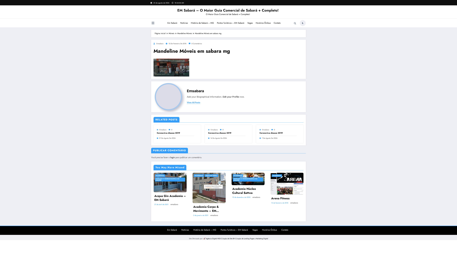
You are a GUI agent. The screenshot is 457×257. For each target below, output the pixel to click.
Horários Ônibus (263, 23)
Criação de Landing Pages (245, 238)
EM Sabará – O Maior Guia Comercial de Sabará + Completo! (228, 10)
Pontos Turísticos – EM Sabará (230, 23)
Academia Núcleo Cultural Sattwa (205, 191)
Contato (277, 23)
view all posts (193, 102)
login (172, 157)
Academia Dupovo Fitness (283, 199)
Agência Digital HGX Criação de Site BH (220, 238)
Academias (160, 176)
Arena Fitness (241, 198)
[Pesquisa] (295, 23)
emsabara (159, 43)
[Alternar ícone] (153, 23)
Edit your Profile (231, 97)
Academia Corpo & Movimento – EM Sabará (167, 209)
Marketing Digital (262, 238)
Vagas (250, 23)
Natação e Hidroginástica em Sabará (206, 179)
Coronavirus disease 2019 (168, 133)
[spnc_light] (303, 23)
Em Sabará (172, 23)
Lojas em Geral (172, 176)
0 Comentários (196, 43)
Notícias (184, 23)
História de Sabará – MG (202, 23)
